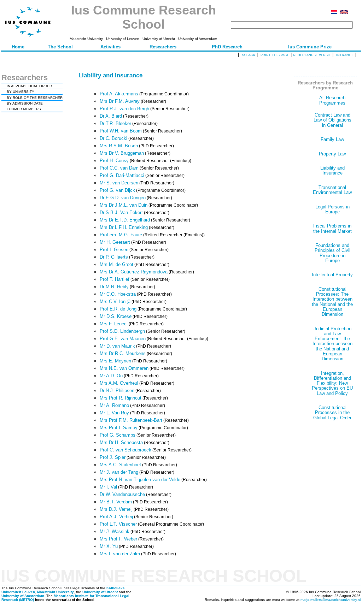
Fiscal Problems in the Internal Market (332, 228)
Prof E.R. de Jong (118, 309)
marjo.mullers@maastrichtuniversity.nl (330, 600)
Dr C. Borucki (113, 138)
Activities (110, 46)
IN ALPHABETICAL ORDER (29, 86)
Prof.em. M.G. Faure (121, 234)
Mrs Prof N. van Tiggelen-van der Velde (140, 479)
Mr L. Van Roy (114, 412)
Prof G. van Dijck (117, 190)
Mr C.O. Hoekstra (118, 294)
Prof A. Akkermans (119, 93)
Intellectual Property (332, 274)
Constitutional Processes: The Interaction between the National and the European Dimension (332, 301)
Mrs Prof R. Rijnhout (120, 398)
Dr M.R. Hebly (114, 286)
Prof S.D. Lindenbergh (122, 331)
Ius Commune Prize (310, 46)
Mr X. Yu (109, 546)
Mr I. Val (108, 487)
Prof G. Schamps (117, 435)
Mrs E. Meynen (115, 360)
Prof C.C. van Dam (119, 168)
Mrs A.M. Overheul (119, 383)
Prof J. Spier (112, 457)
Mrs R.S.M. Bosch (119, 145)
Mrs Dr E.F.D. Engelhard (125, 220)
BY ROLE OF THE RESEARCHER (35, 98)
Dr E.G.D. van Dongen (123, 197)
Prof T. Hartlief (114, 279)
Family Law (332, 139)
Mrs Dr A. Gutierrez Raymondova (134, 271)
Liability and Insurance (332, 170)
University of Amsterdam (22, 596)
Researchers (163, 46)
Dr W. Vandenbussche (122, 494)
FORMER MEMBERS (24, 109)
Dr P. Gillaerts (114, 257)
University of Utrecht (100, 592)
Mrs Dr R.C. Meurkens (123, 353)
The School (60, 46)
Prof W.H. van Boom (121, 131)
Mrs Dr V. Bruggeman (122, 153)
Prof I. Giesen (114, 249)
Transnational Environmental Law (332, 190)
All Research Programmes (332, 100)
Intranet (344, 55)
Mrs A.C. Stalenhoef (120, 464)
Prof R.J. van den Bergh (124, 108)
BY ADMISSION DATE (25, 103)
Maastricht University (55, 592)
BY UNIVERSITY (20, 92)
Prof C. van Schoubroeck (125, 450)
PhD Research (227, 46)
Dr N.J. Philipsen (117, 390)
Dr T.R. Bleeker (115, 123)
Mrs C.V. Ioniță (115, 301)
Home (18, 46)
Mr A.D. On (111, 375)
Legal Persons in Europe (332, 209)
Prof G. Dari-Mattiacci (122, 175)
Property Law (332, 153)
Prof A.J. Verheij (116, 516)
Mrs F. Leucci (114, 323)
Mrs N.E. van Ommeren (124, 368)
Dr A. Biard (111, 116)
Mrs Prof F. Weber (118, 539)
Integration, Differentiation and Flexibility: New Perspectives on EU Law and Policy (332, 383)
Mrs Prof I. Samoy (119, 427)
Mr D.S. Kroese (116, 316)
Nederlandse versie (312, 55)
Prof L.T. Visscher (118, 524)
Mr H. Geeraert (115, 242)
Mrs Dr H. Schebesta (121, 442)
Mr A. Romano (114, 405)
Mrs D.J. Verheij (116, 509)
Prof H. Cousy (114, 160)
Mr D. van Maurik (117, 346)
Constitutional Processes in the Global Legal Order (332, 412)
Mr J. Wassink (114, 531)
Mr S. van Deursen (119, 182)
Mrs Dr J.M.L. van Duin (123, 205)
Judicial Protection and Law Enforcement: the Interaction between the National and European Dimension (332, 344)
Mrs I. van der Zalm (120, 553)
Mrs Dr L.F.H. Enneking (124, 227)
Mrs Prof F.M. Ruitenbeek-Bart (131, 420)
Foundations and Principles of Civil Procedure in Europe (332, 253)
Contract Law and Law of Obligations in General (332, 120)
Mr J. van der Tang (119, 472)
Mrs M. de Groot (116, 264)
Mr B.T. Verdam (116, 501)
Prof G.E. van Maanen (123, 338)
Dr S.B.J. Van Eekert (121, 212)
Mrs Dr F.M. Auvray (120, 101)
